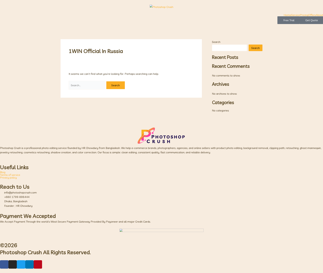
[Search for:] (87, 85)
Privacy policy (8, 177)
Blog (2, 172)
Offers (312, 15)
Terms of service (10, 174)
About (319, 15)
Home (287, 15)
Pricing (304, 15)
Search (216, 42)
